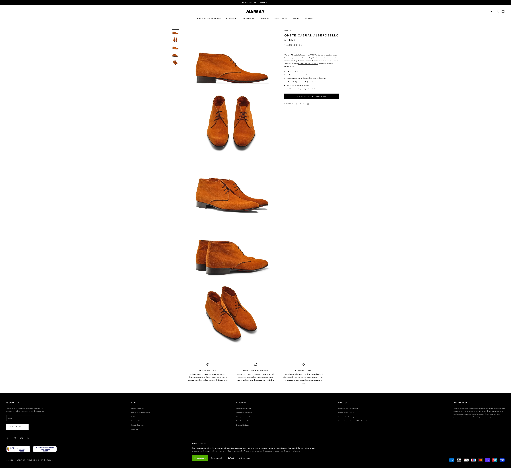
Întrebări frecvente (137, 425)
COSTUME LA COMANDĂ (209, 18)
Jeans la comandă (242, 421)
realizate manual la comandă (308, 64)
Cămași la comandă (243, 417)
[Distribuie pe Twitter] (300, 104)
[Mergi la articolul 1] (175, 32)
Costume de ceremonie (244, 412)
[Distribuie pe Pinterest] (304, 104)
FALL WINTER (281, 18)
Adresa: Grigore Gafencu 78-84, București (352, 421)
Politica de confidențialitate (140, 412)
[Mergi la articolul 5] (175, 62)
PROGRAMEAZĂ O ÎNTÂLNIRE (255, 3)
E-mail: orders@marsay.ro (347, 417)
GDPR (133, 417)
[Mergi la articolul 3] (175, 47)
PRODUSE (264, 18)
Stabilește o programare (312, 96)
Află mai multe (244, 458)
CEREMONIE (232, 18)
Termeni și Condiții (137, 408)
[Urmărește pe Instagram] (14, 438)
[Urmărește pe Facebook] (7, 438)
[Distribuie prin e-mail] (308, 104)
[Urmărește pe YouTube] (21, 438)
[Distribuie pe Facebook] (297, 104)
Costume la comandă (243, 408)
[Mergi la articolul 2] (175, 39)
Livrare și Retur (136, 421)
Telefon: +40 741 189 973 (346, 412)
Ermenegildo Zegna (243, 425)
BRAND (296, 18)
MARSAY (288, 31)
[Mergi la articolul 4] (175, 55)
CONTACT (309, 18)
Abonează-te (17, 426)
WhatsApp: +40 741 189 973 (348, 408)
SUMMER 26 (249, 18)
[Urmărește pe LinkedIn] (28, 438)
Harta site (134, 429)
